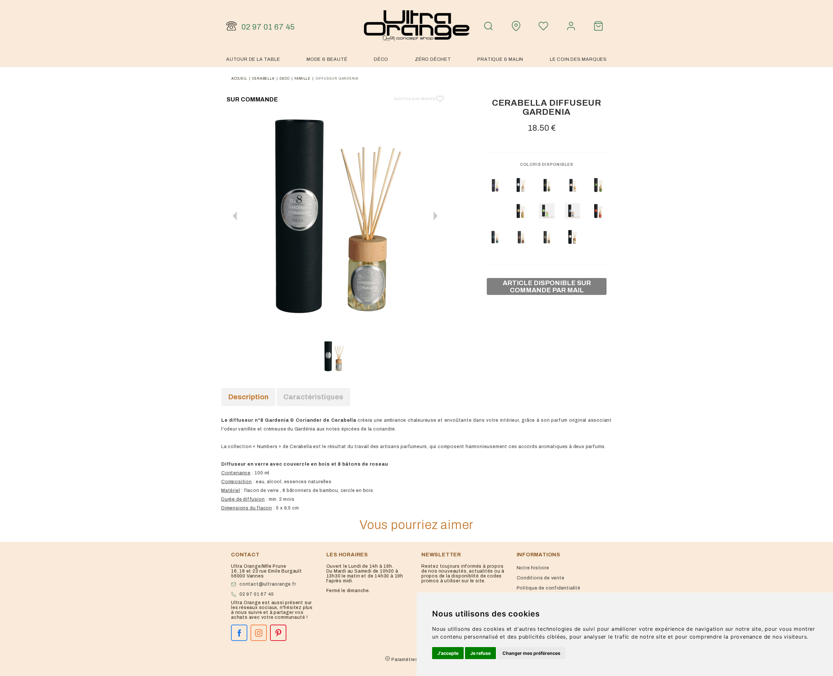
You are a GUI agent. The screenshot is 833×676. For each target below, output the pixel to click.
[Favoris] (543, 26)
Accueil (239, 78)
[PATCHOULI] (495, 185)
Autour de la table (253, 59)
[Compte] (571, 26)
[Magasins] (516, 26)
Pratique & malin (500, 59)
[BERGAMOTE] (598, 185)
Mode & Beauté (327, 59)
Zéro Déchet (433, 59)
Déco (381, 59)
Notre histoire (533, 567)
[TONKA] (546, 185)
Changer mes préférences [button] (531, 653)
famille (302, 78)
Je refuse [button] (480, 653)
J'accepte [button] (447, 653)
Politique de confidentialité (548, 588)
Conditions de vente (541, 578)
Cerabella (263, 78)
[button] (435, 216)
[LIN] (572, 237)
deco (284, 78)
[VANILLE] (598, 211)
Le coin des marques (578, 59)
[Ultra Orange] (416, 26)
